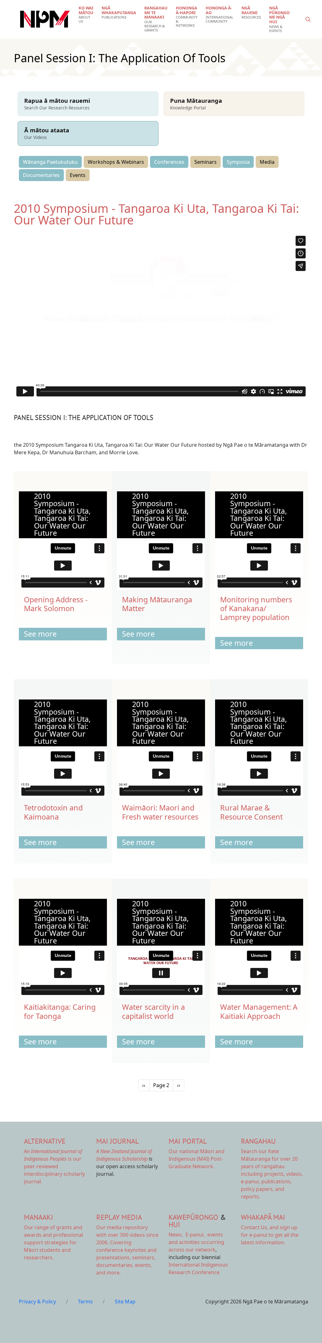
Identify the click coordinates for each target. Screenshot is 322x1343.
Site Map (125, 1301)
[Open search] (308, 19)
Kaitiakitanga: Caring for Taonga (60, 1011)
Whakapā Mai (263, 1217)
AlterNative (44, 1141)
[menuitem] (86, 14)
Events (78, 175)
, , (187, 1234)
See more (40, 634)
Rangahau (258, 1141)
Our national (197, 1159)
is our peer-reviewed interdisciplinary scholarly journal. (54, 1166)
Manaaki (38, 1217)
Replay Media (119, 1217)
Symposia (238, 161)
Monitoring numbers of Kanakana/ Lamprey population (256, 608)
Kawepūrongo (193, 1217)
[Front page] (45, 19)
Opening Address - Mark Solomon (56, 603)
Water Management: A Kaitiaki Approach (258, 1011)
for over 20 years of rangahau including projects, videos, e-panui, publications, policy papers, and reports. (272, 1174)
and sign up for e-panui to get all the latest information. (269, 1235)
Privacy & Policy (37, 1301)
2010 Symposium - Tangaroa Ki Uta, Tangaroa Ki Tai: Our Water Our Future (156, 214)
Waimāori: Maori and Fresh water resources (160, 812)
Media (267, 161)
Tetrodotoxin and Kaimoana (53, 812)
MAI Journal (117, 1141)
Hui (174, 1224)
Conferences (169, 161)
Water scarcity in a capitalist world (153, 1011)
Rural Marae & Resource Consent (251, 812)
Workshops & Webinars (116, 161)
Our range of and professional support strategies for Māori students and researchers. (53, 1242)
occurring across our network (196, 1242)
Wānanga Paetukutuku (50, 161)
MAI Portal (188, 1141)
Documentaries (41, 175)
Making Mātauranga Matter (157, 603)
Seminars (205, 161)
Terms (85, 1301)
